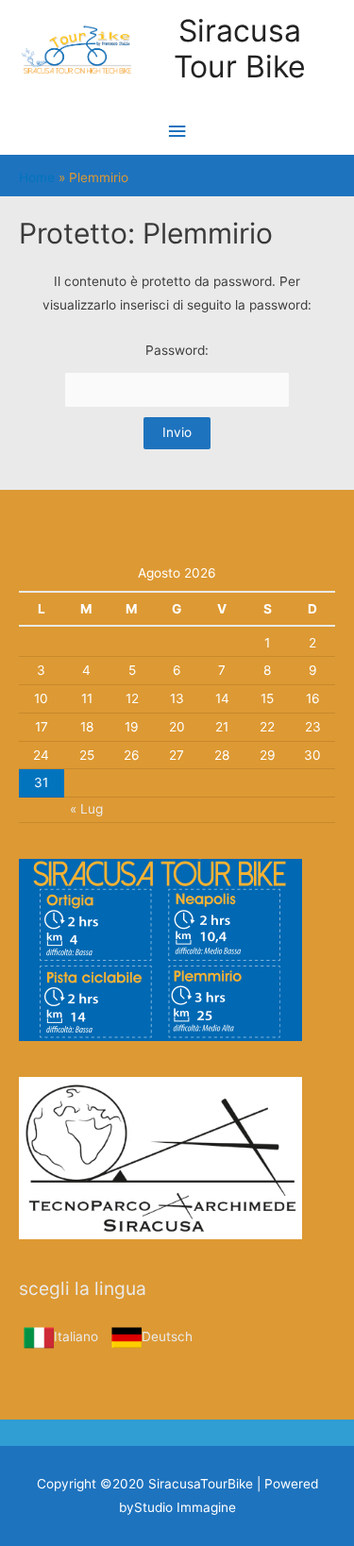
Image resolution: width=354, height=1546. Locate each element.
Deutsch (167, 1336)
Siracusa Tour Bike (240, 48)
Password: (177, 350)
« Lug (86, 808)
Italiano (76, 1336)
